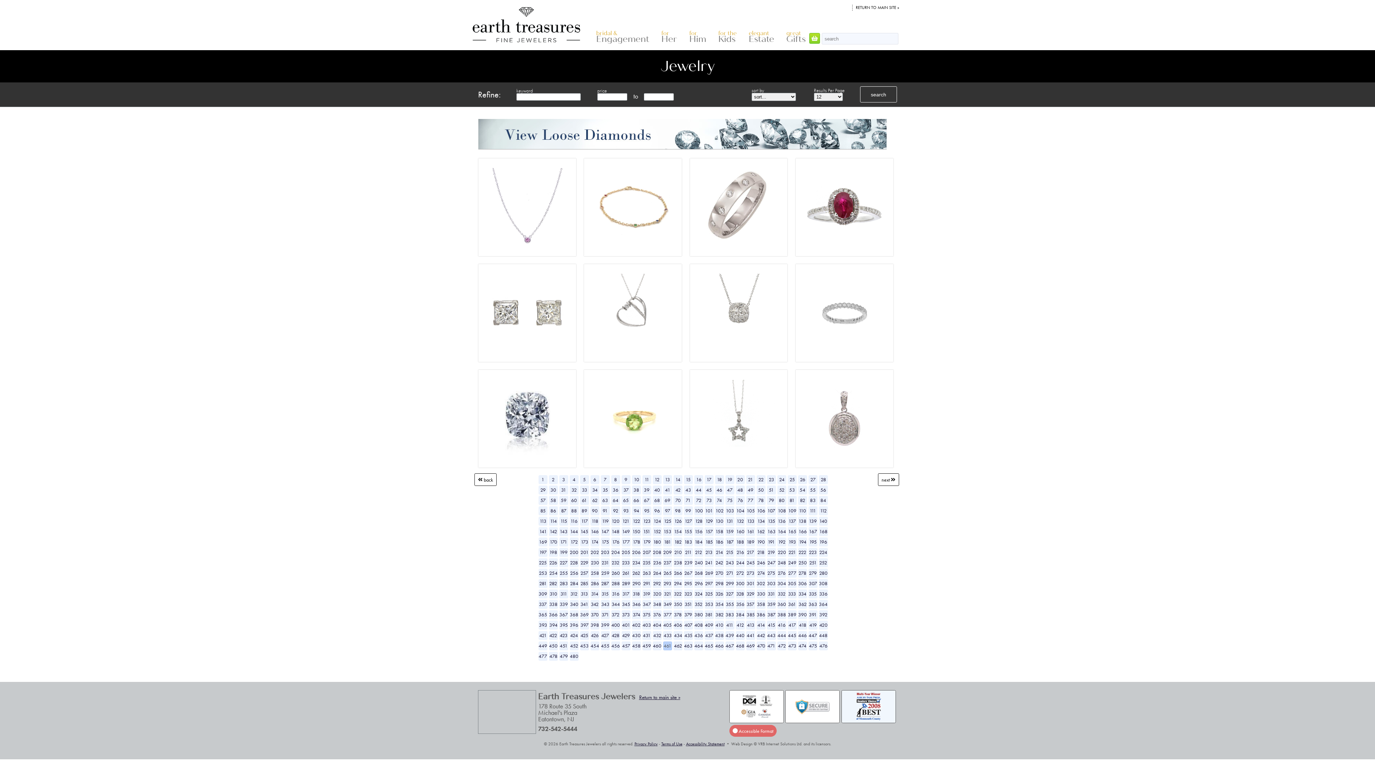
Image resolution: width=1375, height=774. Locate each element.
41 (667, 490)
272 (740, 573)
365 (543, 614)
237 (667, 562)
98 (678, 510)
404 (657, 625)
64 (615, 500)
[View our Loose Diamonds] (682, 134)
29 (543, 490)
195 (813, 542)
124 (657, 521)
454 (594, 645)
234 (636, 562)
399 (605, 625)
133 (750, 521)
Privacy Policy (646, 744)
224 (823, 552)
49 (750, 490)
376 (657, 614)
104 (740, 510)
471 (771, 645)
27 (813, 479)
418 (802, 625)
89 (584, 510)
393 (543, 625)
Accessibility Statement (705, 744)
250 (803, 562)
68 (657, 500)
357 (750, 604)
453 (584, 645)
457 (626, 645)
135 (771, 521)
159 (730, 531)
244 (740, 562)
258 (595, 573)
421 (543, 635)
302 (761, 583)
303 (771, 583)
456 (615, 645)
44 (698, 490)
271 (730, 573)
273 (750, 573)
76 (740, 500)
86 (553, 510)
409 (709, 625)
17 (708, 479)
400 (615, 625)
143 (564, 531)
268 (699, 573)
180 (657, 542)
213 (709, 552)
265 (668, 573)
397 (584, 625)
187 (730, 542)
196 (823, 542)
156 (699, 531)
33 (584, 490)
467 (729, 645)
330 (761, 594)
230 (595, 562)
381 (709, 614)
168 (823, 531)
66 (636, 500)
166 (803, 531)
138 (802, 521)
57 (543, 500)
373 (626, 614)
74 (719, 500)
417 (792, 625)
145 (584, 531)
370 (595, 614)
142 (553, 531)
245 (751, 562)
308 (823, 583)
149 (626, 531)
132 (740, 521)
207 (647, 552)
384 (740, 614)
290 (636, 583)
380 (698, 614)
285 (584, 583)
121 (625, 521)
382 (719, 614)
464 (698, 645)
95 (647, 510)
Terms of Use (671, 744)
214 (719, 552)
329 (750, 594)
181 (667, 542)
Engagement (622, 37)
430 (636, 635)
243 (730, 562)
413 (750, 625)
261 (626, 573)
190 (761, 542)
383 (729, 614)
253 (543, 573)
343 (605, 604)
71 (688, 500)
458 (636, 645)
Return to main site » (877, 7)
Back (488, 479)
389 (792, 614)
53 (792, 490)
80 (782, 500)
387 (771, 614)
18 (719, 479)
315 (605, 594)
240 (699, 562)
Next (886, 479)
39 (647, 490)
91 (605, 510)
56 (823, 490)
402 (636, 625)
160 (740, 531)
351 (688, 604)
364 (823, 604)
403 (646, 625)
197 (543, 552)
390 (802, 614)
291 (647, 583)
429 (626, 635)
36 (615, 490)
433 (668, 635)
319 (646, 594)
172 (574, 542)
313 (584, 594)
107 (771, 510)
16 (698, 479)
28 (823, 479)
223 (813, 552)
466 (719, 645)
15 (688, 479)
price (602, 90)
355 (730, 604)
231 (605, 562)
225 (543, 562)
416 (782, 625)
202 (594, 552)
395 (564, 625)
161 (750, 531)
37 (626, 490)
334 (802, 594)
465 (709, 645)
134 (761, 521)
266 (678, 573)
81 (792, 500)
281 (543, 583)
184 (699, 542)
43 (688, 490)
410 (719, 625)
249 (792, 562)
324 (699, 594)
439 (729, 635)
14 (677, 479)
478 (553, 656)
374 (636, 614)
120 (615, 521)
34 (595, 490)
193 (792, 542)
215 (729, 552)
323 (688, 594)
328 (740, 594)
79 (771, 500)
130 (719, 521)
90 (595, 510)
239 (688, 562)
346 (636, 604)
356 (740, 604)
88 (574, 510)
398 (594, 625)
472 (782, 645)
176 (615, 542)
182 (678, 542)
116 (574, 521)
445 (792, 635)
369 (584, 614)
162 (761, 531)
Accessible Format (755, 730)
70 (678, 500)
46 (719, 490)
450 (553, 645)
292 (657, 583)
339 (564, 604)
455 (605, 645)
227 (564, 562)
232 (615, 562)
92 (615, 510)
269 (709, 573)
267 (688, 573)
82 (802, 500)
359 (771, 604)
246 (761, 562)
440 (740, 635)
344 (616, 604)
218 (760, 552)
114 (553, 521)
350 (678, 604)
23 (771, 479)
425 (584, 635)
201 (584, 552)
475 (813, 645)
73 (709, 500)
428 (615, 635)
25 (792, 479)
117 (584, 521)
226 (553, 562)
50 (761, 490)
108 (782, 510)
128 (699, 521)
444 (781, 635)
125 (667, 521)
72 (698, 500)
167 (813, 531)
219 (771, 552)
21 (750, 479)
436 (698, 635)
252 (823, 562)
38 (636, 490)
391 (813, 614)
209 (667, 552)
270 (719, 573)
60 (574, 500)
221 (792, 552)
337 (543, 604)
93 (626, 510)
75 (730, 500)
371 (605, 614)
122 (636, 521)
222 (802, 552)
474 (802, 645)
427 (605, 635)
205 (626, 552)
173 (584, 542)
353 (709, 604)
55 (813, 490)
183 (688, 542)
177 (626, 542)
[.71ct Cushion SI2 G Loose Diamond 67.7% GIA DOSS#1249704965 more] (527, 419)
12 (657, 479)
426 (595, 635)
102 (719, 510)
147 (605, 531)
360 (781, 604)
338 (553, 604)
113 (543, 521)
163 (771, 531)
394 (553, 625)
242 (719, 562)
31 (563, 490)
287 (605, 583)
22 (761, 479)
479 (564, 656)
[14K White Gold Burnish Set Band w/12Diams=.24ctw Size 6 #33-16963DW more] (739, 204)
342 (595, 604)
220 (782, 552)
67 (647, 500)
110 (802, 510)
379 (688, 614)
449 (543, 645)
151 (646, 531)
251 (813, 562)
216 (740, 552)
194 (802, 542)
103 (730, 510)
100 (699, 510)
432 (657, 635)
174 (594, 542)
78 (761, 500)
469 (750, 645)
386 (761, 614)
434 (678, 635)
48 (740, 490)
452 (574, 645)
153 (667, 531)
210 (678, 552)
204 (615, 552)
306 (802, 583)
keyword (524, 90)
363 (813, 604)
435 (688, 635)
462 (678, 645)
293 (667, 583)
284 (574, 583)
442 (761, 635)
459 (646, 645)
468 (740, 645)
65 (626, 500)
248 (782, 562)
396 (574, 625)
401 (626, 625)
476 (823, 645)
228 (574, 562)
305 (792, 583)
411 (729, 625)
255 (564, 573)
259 (605, 573)
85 (543, 510)
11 (647, 479)
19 (729, 479)
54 (802, 490)
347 (647, 604)
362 (803, 604)
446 (802, 635)
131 (729, 521)
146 (595, 531)
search (878, 94)
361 (792, 604)
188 (740, 542)
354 (719, 604)
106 (761, 510)
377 (668, 614)
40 (657, 490)
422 (553, 635)
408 (698, 625)
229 (584, 562)
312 (574, 594)
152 (657, 531)
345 (626, 604)
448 (823, 635)
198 (553, 552)
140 (823, 521)
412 (740, 625)
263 (647, 573)
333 (792, 594)
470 (761, 645)
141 (543, 531)
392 (823, 614)
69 (667, 500)
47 (730, 490)
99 (688, 510)
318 (636, 594)
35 (605, 490)
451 (564, 645)
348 (657, 604)
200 (574, 552)
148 (615, 531)
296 (699, 583)
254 (553, 573)
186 (719, 542)
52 (782, 490)
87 (563, 510)
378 (678, 614)
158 (719, 531)
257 (584, 573)
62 (595, 500)
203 (605, 552)
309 (543, 594)
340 (574, 604)
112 (823, 510)
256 (574, 573)
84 (823, 500)
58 (553, 500)
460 (657, 645)
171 (563, 542)
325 (709, 594)
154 (678, 531)
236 (657, 562)
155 (688, 531)
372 (615, 614)
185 (709, 542)
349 (668, 604)
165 (792, 531)
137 (792, 521)
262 (636, 573)
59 (563, 500)
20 (740, 479)
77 (750, 500)
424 (574, 635)
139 (813, 521)
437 (709, 635)
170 (553, 542)
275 (771, 573)
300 (740, 583)
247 (771, 562)
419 (813, 625)
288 (616, 583)
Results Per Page (829, 90)
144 (574, 531)
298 (719, 583)
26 (802, 479)
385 (751, 614)
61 (584, 500)
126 (678, 521)
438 (719, 635)
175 (605, 542)
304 (781, 583)
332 (782, 594)
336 (823, 594)
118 (595, 521)
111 (813, 510)
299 (730, 583)
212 (698, 552)
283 (564, 583)
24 (782, 479)
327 (730, 594)
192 (782, 542)
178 (636, 542)
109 (792, 510)
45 (709, 490)
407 (688, 625)
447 (813, 635)
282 (553, 583)
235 (647, 562)
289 (626, 583)
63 (605, 500)
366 (553, 614)
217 (750, 552)
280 (823, 573)
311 (563, 594)
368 (574, 614)
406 (678, 625)
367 (563, 614)
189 (750, 542)
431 (647, 635)
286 (595, 583)
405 (667, 625)
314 (594, 594)
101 (709, 510)
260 (616, 573)
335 (813, 594)
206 (636, 552)
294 (678, 583)
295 (688, 583)
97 (667, 510)
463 (688, 645)
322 (678, 594)
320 (657, 594)
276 (782, 573)
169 (543, 542)
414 (761, 625)
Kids (727, 37)
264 (657, 573)
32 (574, 490)
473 (792, 645)
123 (647, 521)
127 (688, 521)
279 (813, 573)
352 (699, 604)
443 (771, 635)
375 (647, 614)
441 (751, 635)
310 (553, 594)
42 (678, 490)
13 (667, 479)
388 (781, 614)
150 (636, 531)
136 (782, 521)
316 (615, 594)
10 (636, 479)
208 (657, 552)
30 (553, 490)
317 (625, 594)
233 (626, 562)
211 (688, 552)
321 (667, 594)
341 (584, 604)
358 (761, 604)
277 (792, 573)
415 (771, 625)
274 (761, 573)
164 (782, 531)
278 (802, 573)
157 (709, 531)
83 (813, 500)
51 (771, 490)
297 (709, 583)
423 (564, 635)
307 (813, 583)
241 (709, 562)
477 (543, 656)
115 (563, 521)
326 (719, 594)
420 (823, 625)
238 (678, 562)
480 (574, 656)
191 (771, 542)
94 (636, 510)
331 (771, 594)
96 (657, 510)
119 (605, 521)
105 (751, 510)
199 (564, 552)
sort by (758, 90)
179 (647, 542)
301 (751, 583)
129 (709, 521)
